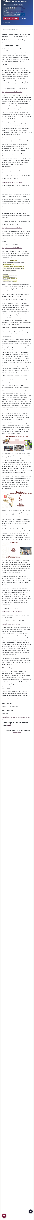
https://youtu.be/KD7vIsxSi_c (11, 624)
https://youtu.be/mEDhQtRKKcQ (12, 611)
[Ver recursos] (31, 1211)
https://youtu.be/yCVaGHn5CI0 (12, 92)
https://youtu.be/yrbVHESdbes (12, 182)
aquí (8, 725)
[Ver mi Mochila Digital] (4, 1216)
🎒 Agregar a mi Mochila (11, 18)
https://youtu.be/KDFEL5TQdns (12, 248)
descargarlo (17, 732)
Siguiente (6, 22)
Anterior (24, 18)
